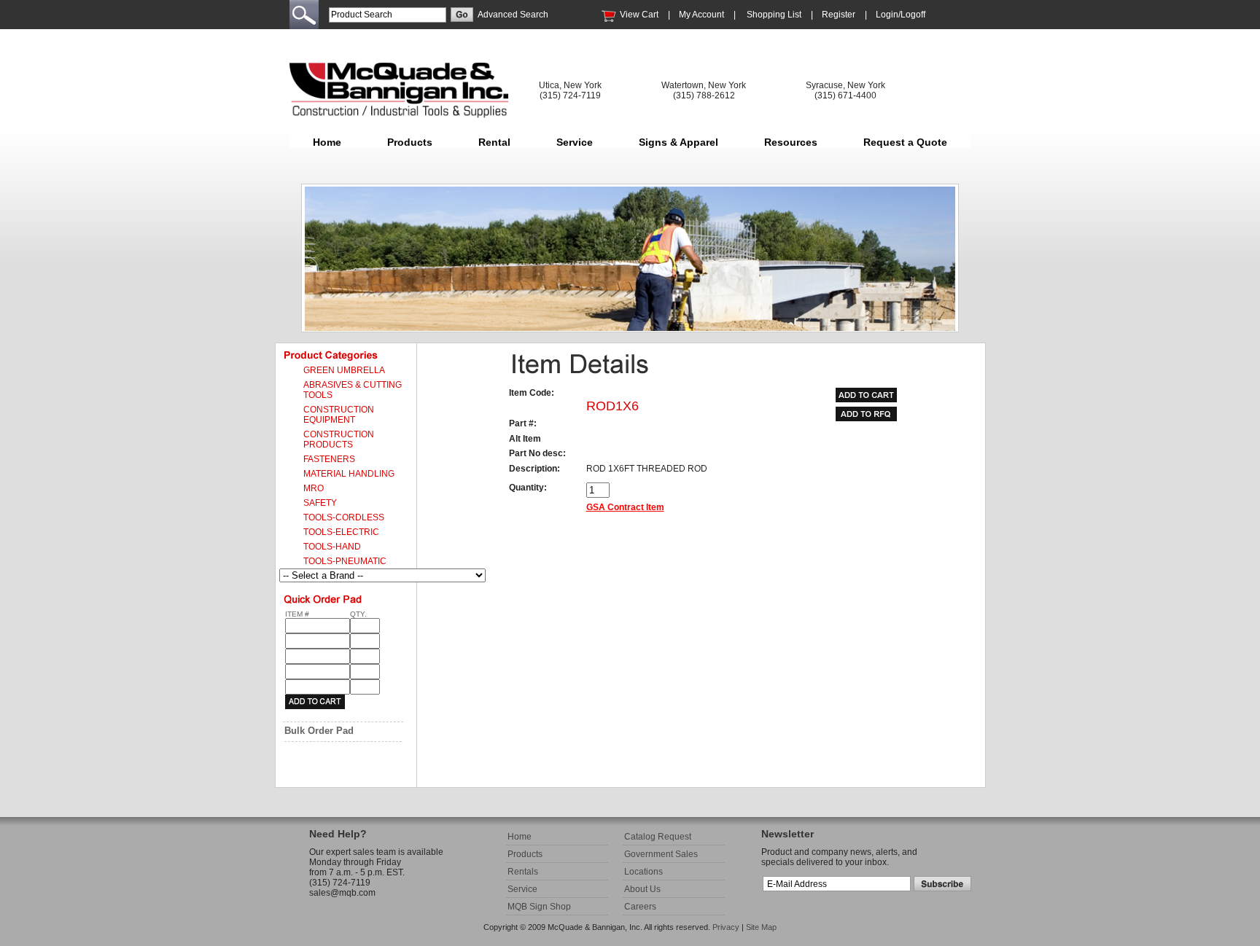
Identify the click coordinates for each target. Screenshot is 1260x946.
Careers (640, 907)
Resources (790, 142)
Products (409, 142)
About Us (642, 889)
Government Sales (661, 854)
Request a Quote (905, 142)
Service (574, 142)
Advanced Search (513, 14)
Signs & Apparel (678, 142)
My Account (701, 14)
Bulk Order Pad (319, 730)
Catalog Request (657, 837)
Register (838, 14)
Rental (494, 142)
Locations (643, 872)
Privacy (725, 927)
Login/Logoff (900, 14)
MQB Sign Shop (539, 907)
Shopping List (774, 14)
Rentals (523, 872)
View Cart (639, 14)
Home (327, 142)
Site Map (761, 927)
